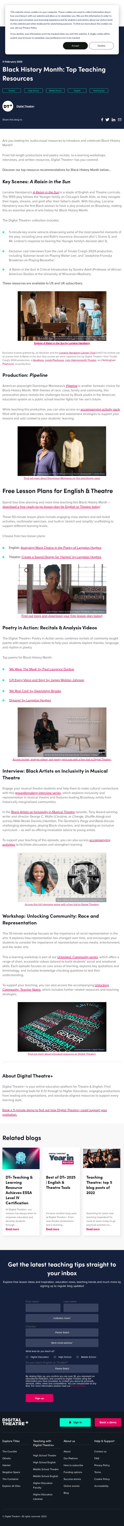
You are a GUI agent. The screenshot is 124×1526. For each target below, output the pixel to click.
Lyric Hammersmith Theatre (80, 360)
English (77, 91)
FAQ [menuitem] (96, 1458)
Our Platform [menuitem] (71, 1458)
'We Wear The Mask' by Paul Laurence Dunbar (41, 669)
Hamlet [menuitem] (6, 1465)
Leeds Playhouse (54, 360)
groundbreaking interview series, (38, 793)
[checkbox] (62, 1355)
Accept (75, 45)
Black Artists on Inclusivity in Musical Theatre (43, 812)
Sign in (77, 1422)
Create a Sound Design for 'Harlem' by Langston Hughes (61, 557)
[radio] (37, 1357)
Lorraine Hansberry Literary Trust (77, 352)
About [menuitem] (67, 1451)
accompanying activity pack (100, 409)
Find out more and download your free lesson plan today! (62, 616)
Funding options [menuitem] (73, 1472)
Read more (12, 1229)
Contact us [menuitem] (100, 1451)
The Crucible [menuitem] (9, 1451)
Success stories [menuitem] (72, 1479)
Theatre (11, 91)
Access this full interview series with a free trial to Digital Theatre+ (62, 904)
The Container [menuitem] (10, 1479)
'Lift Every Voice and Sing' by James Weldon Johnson (46, 680)
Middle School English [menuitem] (45, 1476)
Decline (101, 45)
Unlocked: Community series (77, 957)
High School (33, 91)
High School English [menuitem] (44, 1462)
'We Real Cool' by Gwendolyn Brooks (35, 691)
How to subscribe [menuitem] (73, 1465)
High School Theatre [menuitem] (44, 1455)
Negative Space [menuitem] (11, 1472)
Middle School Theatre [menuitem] (46, 1469)
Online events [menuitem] (71, 1486)
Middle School (55, 91)
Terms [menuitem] (97, 1472)
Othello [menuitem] (6, 1458)
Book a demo (108, 1422)
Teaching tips (99, 91)
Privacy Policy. (78, 1385)
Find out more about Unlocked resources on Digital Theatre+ (62, 1054)
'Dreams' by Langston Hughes (30, 700)
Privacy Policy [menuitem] (102, 1465)
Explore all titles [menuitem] (11, 1486)
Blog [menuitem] (66, 1493)
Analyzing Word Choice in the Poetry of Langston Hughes (61, 548)
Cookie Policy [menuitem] (102, 1479)
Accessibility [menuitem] (101, 1486)
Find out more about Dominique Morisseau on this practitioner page (62, 478)
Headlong (38, 360)
